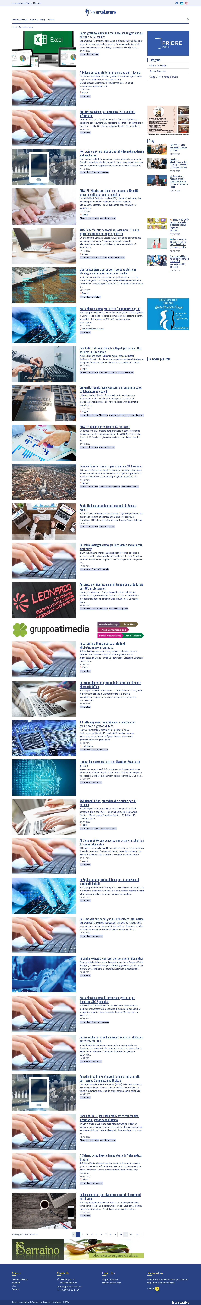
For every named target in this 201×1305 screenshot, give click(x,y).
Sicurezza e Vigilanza (118, 609)
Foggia (85, 411)
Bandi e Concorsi (157, 71)
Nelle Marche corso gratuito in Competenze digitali (110, 308)
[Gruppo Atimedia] (78, 629)
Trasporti (96, 828)
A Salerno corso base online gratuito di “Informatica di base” (111, 1157)
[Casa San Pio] (168, 120)
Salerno (85, 1179)
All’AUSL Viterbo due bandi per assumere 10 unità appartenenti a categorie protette (109, 192)
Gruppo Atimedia (110, 1279)
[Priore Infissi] (168, 43)
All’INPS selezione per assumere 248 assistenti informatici (107, 113)
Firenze (85, 483)
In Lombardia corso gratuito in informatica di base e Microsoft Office (110, 684)
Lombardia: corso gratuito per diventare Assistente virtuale (110, 763)
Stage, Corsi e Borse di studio (163, 77)
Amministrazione (107, 218)
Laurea (83, 372)
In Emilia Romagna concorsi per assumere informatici (111, 958)
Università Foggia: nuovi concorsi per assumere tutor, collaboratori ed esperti (111, 389)
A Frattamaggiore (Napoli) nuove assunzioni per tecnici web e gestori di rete (108, 723)
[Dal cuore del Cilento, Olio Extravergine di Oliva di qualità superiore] (78, 1249)
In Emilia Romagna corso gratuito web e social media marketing (111, 546)
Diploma (83, 218)
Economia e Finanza (124, 372)
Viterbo (85, 214)
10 (120, 1234)
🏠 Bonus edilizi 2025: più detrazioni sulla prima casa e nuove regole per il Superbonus (179, 225)
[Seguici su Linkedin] (182, 3)
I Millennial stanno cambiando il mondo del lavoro (178, 147)
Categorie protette (116, 258)
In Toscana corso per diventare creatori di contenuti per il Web (110, 1196)
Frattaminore (87, 746)
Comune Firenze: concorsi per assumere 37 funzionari (111, 466)
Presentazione (18, 3)
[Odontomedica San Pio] (168, 314)
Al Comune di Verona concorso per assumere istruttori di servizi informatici (112, 842)
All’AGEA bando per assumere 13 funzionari (105, 426)
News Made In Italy (111, 1282)
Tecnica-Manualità (100, 415)
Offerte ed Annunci (158, 65)
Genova (85, 293)
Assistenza (96, 782)
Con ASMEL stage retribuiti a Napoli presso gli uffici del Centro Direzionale (111, 350)
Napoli (84, 369)
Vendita (95, 54)
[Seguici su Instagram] (187, 3)
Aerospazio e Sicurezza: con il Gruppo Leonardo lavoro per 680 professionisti (111, 586)
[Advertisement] (168, 92)
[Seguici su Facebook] (176, 3)
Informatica (85, 54)
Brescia (85, 667)
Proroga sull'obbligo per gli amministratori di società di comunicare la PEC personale (179, 261)
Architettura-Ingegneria (109, 487)
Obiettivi (29, 3)
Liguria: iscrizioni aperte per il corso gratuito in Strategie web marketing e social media (108, 271)
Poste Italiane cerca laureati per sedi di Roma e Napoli (108, 507)
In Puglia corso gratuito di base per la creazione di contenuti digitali (109, 881)
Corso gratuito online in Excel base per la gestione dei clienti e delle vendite (111, 34)
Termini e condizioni (20, 1302)
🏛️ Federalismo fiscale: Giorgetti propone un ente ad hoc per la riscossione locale (179, 181)
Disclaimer (57, 1302)
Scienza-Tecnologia (100, 172)
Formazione (97, 936)
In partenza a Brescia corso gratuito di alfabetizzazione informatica (102, 645)
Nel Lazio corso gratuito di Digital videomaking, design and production (112, 153)
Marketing (96, 297)
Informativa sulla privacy (40, 1302)
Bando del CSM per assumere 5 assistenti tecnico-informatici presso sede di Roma (109, 1117)
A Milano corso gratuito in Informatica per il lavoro (110, 72)
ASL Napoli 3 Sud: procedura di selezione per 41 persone (108, 802)
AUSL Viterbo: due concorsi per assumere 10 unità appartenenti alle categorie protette (109, 231)
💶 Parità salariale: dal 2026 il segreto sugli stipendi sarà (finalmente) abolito (178, 243)
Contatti (37, 3)
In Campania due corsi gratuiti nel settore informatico (112, 918)
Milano (85, 92)
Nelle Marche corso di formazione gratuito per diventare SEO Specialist (107, 999)
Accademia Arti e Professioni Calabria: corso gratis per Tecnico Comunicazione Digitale (110, 1078)
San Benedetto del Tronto (93, 329)
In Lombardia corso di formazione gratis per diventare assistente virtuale (111, 1038)
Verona (85, 861)
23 (131, 1234)
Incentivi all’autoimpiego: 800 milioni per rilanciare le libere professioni (178, 163)
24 (137, 1234)
